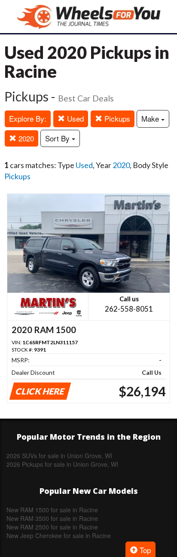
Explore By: (27, 118)
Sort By (58, 138)
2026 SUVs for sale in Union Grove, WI (59, 455)
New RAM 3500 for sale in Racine (52, 518)
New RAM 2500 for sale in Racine (52, 527)
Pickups (116, 118)
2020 (25, 138)
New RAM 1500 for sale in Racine (52, 509)
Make (151, 118)
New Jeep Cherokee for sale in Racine (58, 535)
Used (74, 118)
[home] (88, 16)
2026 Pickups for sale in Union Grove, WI (62, 464)
